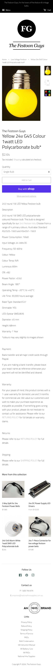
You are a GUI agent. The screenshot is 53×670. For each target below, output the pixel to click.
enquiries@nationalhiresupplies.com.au (27, 595)
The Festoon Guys (34, 664)
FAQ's (26, 637)
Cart (49, 10)
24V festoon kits (28, 223)
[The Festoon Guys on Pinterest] (26, 575)
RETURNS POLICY (10, 417)
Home (4, 59)
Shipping (17, 159)
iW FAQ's (26, 652)
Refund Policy (26, 626)
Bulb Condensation (26, 641)
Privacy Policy (26, 622)
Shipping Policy (26, 629)
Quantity (6, 167)
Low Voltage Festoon (18, 59)
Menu (7, 10)
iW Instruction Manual (26, 644)
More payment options (26, 196)
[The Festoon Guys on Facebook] (20, 575)
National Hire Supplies (26, 656)
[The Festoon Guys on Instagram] (32, 575)
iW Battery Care (26, 648)
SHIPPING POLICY (29, 460)
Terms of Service (26, 633)
